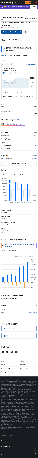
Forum (25, 56)
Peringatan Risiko (5, 446)
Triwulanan (12, 250)
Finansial (17, 56)
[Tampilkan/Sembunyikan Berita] (12, 64)
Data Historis (12, 60)
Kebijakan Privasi (5, 440)
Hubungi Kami (24, 368)
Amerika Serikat (32, 312)
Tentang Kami (24, 361)
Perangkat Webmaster (7, 372)
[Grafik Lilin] (3, 64)
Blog (2, 361)
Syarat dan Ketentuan (6, 435)
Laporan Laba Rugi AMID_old (13, 240)
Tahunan (4, 250)
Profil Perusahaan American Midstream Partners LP (13, 296)
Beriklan (22, 364)
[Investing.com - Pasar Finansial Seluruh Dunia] (10, 2)
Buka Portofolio (5, 368)
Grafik (10, 56)
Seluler (3, 364)
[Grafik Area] (6, 64)
